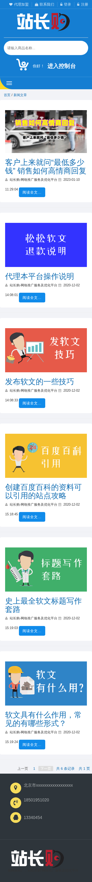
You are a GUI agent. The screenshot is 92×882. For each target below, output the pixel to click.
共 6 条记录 (65, 768)
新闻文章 (20, 95)
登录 (67, 4)
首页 (7, 95)
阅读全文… (32, 192)
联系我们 (47, 4)
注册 (84, 4)
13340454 (33, 817)
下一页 (45, 768)
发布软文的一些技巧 (39, 381)
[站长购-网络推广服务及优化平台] (40, 859)
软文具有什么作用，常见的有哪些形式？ (43, 719)
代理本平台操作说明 (39, 276)
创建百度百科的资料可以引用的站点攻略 (43, 491)
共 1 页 (84, 768)
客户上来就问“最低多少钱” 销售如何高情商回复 (45, 166)
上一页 (22, 768)
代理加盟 (21, 4)
